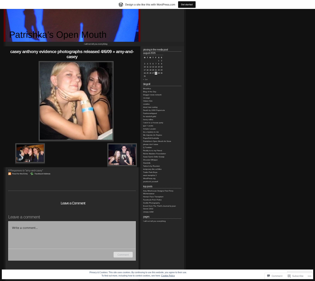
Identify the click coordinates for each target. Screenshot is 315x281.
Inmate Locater (149, 129)
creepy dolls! (148, 212)
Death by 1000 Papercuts (154, 110)
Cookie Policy (168, 275)
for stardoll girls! (149, 116)
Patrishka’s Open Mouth (58, 35)
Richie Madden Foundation (154, 154)
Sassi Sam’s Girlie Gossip (153, 157)
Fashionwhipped (150, 113)
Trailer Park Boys (150, 172)
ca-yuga (146, 98)
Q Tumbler (147, 147)
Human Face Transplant (153, 197)
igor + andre (148, 126)
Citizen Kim (147, 101)
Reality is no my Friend (152, 151)
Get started (187, 4)
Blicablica (147, 89)
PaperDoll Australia (151, 138)
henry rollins (148, 120)
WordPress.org (149, 178)
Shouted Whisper (150, 160)
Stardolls (146, 163)
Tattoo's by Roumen (151, 166)
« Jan (145, 79)
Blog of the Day (149, 92)
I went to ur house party (153, 123)
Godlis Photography (151, 203)
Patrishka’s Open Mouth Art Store (157, 141)
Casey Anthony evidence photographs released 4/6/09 (61, 51)
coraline (146, 104)
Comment (123, 254)
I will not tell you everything (95, 44)
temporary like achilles (152, 169)
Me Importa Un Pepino (152, 135)
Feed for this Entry (20, 174)
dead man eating (150, 107)
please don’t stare (150, 144)
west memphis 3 (150, 175)
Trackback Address (42, 174)
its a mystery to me (151, 132)
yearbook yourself (150, 182)
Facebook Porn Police (152, 200)
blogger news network (152, 95)
